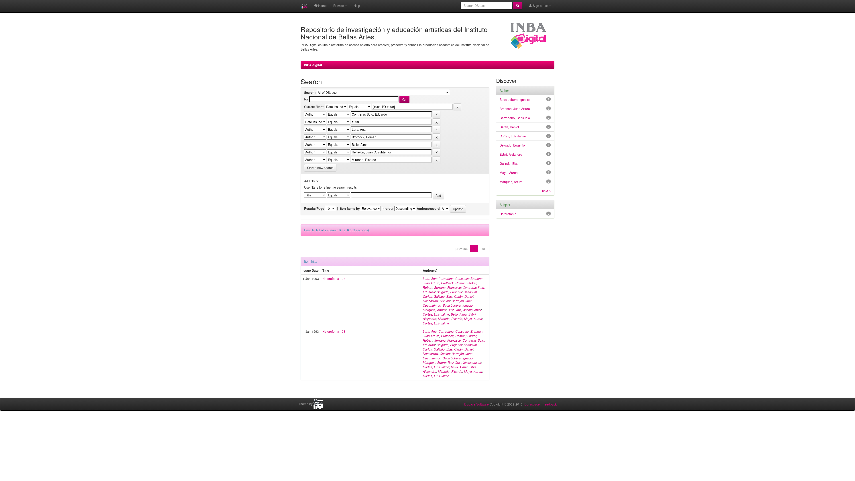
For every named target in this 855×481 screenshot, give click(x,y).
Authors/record (428, 208)
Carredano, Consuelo (453, 278)
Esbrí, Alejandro (511, 154)
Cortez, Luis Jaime (436, 314)
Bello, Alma (459, 314)
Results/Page (314, 208)
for (306, 99)
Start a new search (320, 167)
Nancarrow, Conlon (436, 301)
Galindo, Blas (443, 296)
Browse (339, 5)
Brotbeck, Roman (453, 283)
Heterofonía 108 (333, 278)
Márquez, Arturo (434, 310)
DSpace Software (476, 404)
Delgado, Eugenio (449, 292)
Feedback (550, 404)
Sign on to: (540, 5)
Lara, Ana (430, 278)
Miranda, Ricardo (450, 318)
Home (322, 5)
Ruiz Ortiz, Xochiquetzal (464, 310)
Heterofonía (508, 214)
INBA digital (313, 65)
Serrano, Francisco (447, 287)
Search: (310, 92)
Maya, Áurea (473, 318)
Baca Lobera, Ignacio (458, 305)
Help (357, 5)
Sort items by (350, 208)
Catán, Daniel (463, 296)
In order (387, 208)
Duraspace (532, 404)
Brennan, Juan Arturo (515, 108)
